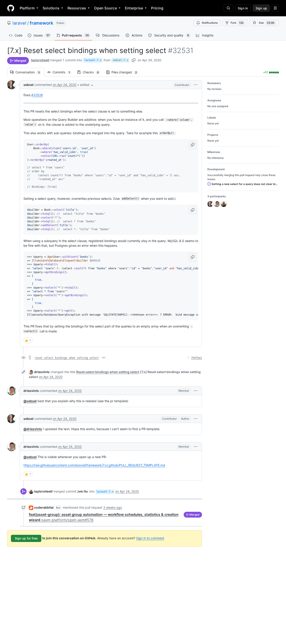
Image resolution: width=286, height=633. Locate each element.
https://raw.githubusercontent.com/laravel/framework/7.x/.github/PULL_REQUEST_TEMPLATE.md (94, 465)
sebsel (28, 85)
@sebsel (30, 401)
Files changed (126, 72)
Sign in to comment (150, 538)
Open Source (105, 8)
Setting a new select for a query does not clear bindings (245, 184)
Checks (93, 72)
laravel (19, 23)
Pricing (157, 8)
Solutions (51, 8)
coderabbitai (44, 507)
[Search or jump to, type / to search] (228, 8)
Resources (76, 8)
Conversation (29, 72)
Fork (237, 22)
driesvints (42, 372)
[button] (87, 84)
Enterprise (134, 8)
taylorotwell (40, 60)
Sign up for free (26, 538)
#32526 (37, 95)
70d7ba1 (196, 357)
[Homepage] (10, 8)
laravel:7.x (92, 60)
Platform (27, 8)
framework (41, 23)
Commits (63, 72)
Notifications (210, 22)
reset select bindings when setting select (67, 357)
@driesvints (32, 429)
